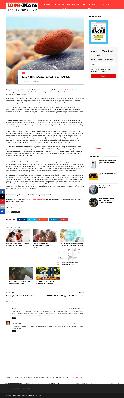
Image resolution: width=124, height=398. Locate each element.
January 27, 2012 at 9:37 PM (76, 323)
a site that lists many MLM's (34, 199)
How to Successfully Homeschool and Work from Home (43, 245)
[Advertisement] (45, 371)
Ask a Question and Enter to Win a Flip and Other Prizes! (108, 162)
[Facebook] (108, 4)
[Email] (2, 206)
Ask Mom (17, 211)
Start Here (47, 4)
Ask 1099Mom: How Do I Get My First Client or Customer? (47, 282)
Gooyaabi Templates (35, 395)
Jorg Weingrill (17, 208)
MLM (66, 90)
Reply (14, 317)
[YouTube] (103, 4)
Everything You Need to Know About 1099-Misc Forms (67, 263)
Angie (14, 308)
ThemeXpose (16, 395)
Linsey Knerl (16, 323)
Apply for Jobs (59, 4)
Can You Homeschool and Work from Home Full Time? (17, 244)
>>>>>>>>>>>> (95, 149)
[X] (2, 196)
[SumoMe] (2, 211)
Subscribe (103, 76)
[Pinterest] (2, 201)
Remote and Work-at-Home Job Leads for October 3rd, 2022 (106, 200)
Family (84, 4)
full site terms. (79, 377)
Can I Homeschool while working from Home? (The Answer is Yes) (71, 244)
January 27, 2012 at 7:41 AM (76, 308)
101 (23, 73)
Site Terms (92, 4)
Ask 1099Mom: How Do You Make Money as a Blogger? (20, 282)
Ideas (68, 4)
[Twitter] (106, 4)
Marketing (75, 4)
